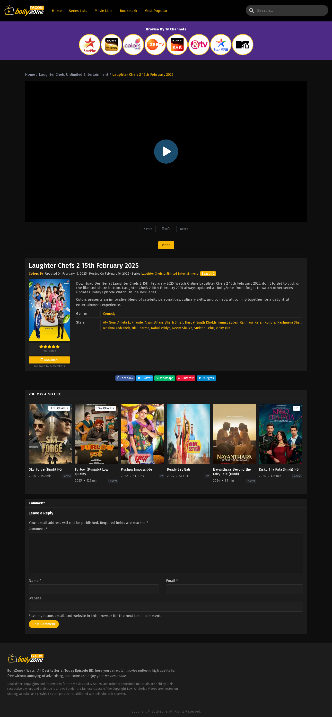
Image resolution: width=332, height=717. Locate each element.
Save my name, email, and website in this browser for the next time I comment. (95, 616)
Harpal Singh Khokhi (201, 322)
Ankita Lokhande (130, 322)
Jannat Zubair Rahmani (235, 322)
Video (166, 245)
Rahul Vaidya (160, 328)
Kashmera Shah (289, 322)
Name (35, 581)
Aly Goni (109, 322)
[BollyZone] (24, 10)
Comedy (109, 314)
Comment (38, 529)
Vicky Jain (223, 328)
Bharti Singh (174, 322)
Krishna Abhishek (116, 328)
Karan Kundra (265, 322)
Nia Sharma (140, 328)
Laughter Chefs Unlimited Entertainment (169, 273)
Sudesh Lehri (204, 328)
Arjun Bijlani (154, 322)
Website (35, 598)
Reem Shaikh (182, 328)
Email (172, 581)
